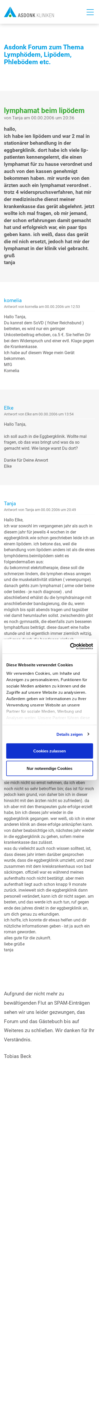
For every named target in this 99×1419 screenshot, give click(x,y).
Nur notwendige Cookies (49, 768)
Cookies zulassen (49, 751)
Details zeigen (69, 734)
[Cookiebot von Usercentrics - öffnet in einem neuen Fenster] (70, 646)
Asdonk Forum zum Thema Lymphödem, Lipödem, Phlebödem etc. (44, 54)
